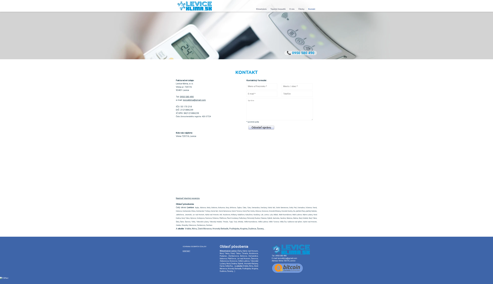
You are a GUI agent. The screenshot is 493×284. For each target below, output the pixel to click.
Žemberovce (233, 256)
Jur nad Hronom (243, 259)
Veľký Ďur (229, 266)
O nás (292, 9)
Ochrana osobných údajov (194, 246)
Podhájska (246, 269)
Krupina (255, 269)
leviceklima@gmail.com (194, 100)
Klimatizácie (261, 9)
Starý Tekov (235, 253)
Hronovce (233, 261)
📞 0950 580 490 (300, 53)
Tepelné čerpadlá (278, 9)
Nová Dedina (231, 264)
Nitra (251, 266)
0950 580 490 (187, 96)
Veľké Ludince (244, 261)
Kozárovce (253, 253)
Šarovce (254, 259)
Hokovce (223, 259)
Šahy (240, 251)
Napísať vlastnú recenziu (188, 198)
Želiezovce (224, 261)
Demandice (253, 256)
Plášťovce (232, 259)
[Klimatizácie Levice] (194, 5)
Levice (233, 251)
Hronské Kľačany (251, 264)
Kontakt (311, 9)
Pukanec (223, 256)
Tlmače (245, 253)
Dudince (223, 271)
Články (301, 9)
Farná (222, 266)
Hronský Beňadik (234, 269)
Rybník (240, 264)
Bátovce (243, 256)
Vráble (245, 266)
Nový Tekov (224, 253)
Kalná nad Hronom (250, 251)
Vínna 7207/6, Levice (286, 261)
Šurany (230, 271)
